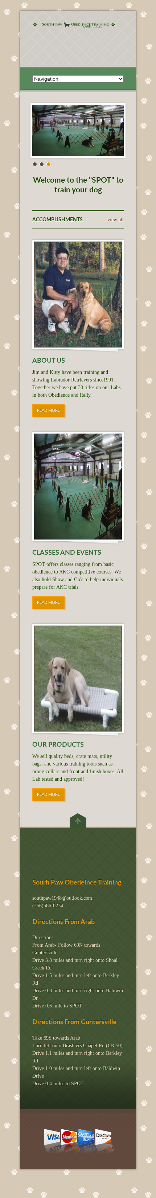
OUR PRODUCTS (58, 745)
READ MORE (48, 411)
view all (115, 219)
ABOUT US (48, 361)
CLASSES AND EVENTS (66, 553)
